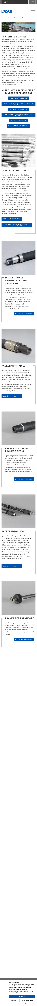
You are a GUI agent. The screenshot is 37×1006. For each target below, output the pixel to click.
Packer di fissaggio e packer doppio (18, 115)
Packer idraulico (19, 120)
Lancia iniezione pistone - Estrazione (16, 225)
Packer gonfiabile (18, 109)
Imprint (33, 1003)
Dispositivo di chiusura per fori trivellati (18, 104)
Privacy (27, 1003)
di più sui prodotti (11, 219)
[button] (15, 2)
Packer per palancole (18, 126)
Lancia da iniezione (18, 98)
